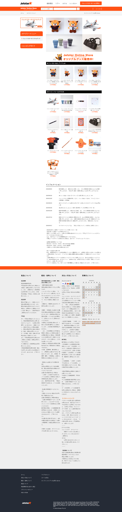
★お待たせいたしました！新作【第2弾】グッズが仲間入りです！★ (76, 207)
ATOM (26, 492)
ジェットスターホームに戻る (90, 3)
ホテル (64, 3)
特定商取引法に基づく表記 (28, 486)
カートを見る (44, 477)
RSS (22, 492)
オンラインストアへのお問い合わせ (92, 13)
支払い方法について (26, 477)
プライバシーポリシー (27, 489)
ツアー (57, 3)
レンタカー (73, 3)
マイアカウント (45, 474)
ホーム (22, 13)
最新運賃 (50, 3)
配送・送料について (26, 480)
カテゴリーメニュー (31, 13)
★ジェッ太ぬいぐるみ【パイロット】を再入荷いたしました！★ (76, 195)
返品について (24, 483)
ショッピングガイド (28, 46)
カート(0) (98, 9)
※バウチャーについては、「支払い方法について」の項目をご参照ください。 (79, 225)
